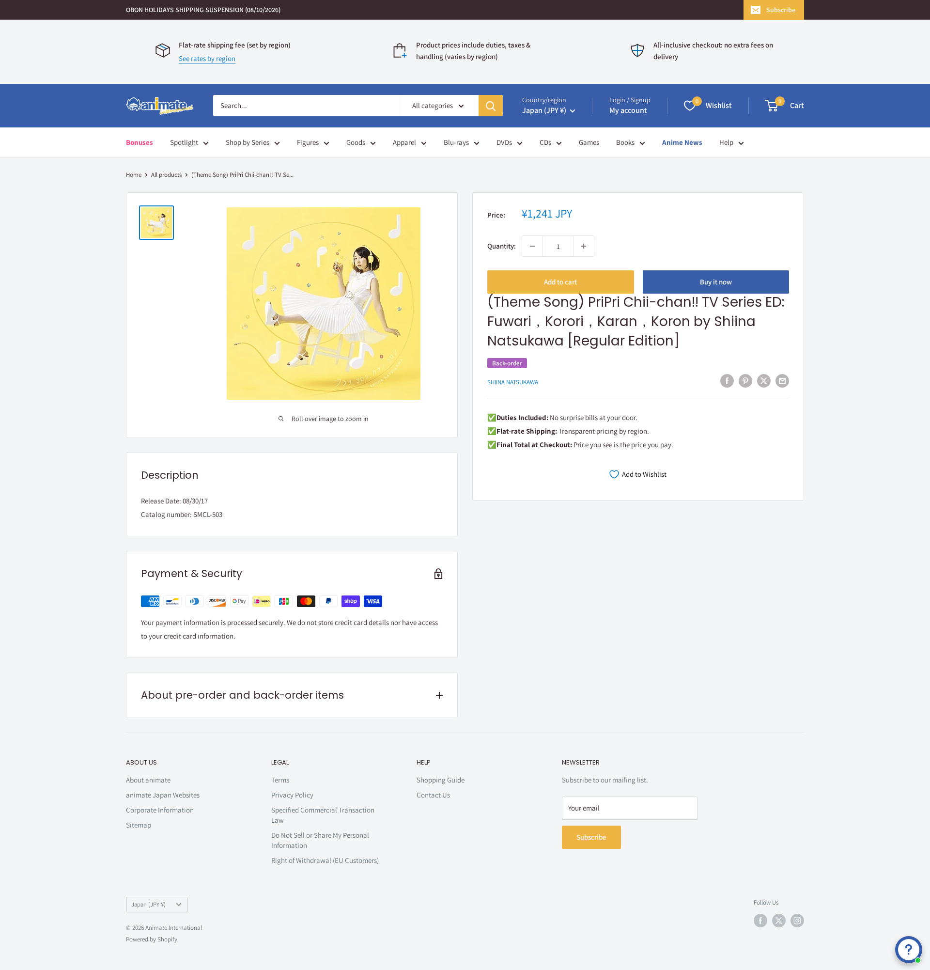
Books (625, 142)
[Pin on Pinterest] (745, 381)
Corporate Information (160, 809)
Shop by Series (247, 142)
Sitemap (138, 824)
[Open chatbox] (908, 949)
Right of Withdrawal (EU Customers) (325, 860)
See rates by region (207, 58)
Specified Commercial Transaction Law (322, 815)
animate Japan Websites (163, 794)
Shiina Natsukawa (512, 381)
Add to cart (560, 281)
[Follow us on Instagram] (797, 920)
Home (133, 175)
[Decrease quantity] (532, 246)
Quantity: (501, 245)
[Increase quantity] (584, 246)
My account (628, 110)
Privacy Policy (292, 794)
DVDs (504, 142)
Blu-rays (456, 142)
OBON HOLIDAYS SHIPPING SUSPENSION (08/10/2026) (203, 9)
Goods (355, 142)
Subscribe (780, 9)
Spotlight (184, 142)
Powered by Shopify (151, 939)
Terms (280, 779)
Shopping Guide (441, 779)
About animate (148, 779)
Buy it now (716, 281)
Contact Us (433, 794)
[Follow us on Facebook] (760, 920)
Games (589, 142)
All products (166, 175)
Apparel (404, 142)
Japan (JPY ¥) (148, 904)
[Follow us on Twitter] (779, 920)
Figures (308, 142)
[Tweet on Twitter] (764, 381)
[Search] (491, 105)
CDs (545, 142)
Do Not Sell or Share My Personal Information (320, 840)
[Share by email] (782, 381)
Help (726, 142)
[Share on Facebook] (727, 381)
